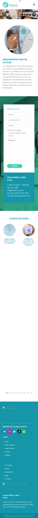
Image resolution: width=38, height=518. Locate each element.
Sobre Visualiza (10, 445)
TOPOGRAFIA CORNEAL (28, 240)
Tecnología (8, 465)
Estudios (7, 452)
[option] (10, 232)
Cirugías (7, 455)
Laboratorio (9, 472)
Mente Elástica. (28, 516)
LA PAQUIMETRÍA (9, 239)
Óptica (7, 469)
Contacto (8, 479)
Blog (6, 475)
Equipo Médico (10, 448)
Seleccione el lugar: (14, 130)
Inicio (6, 441)
